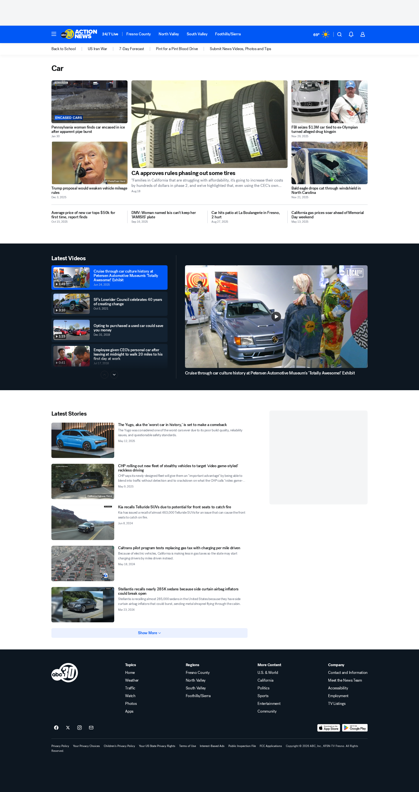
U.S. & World (268, 673)
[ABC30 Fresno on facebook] (56, 728)
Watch (130, 696)
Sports (263, 696)
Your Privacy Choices (86, 746)
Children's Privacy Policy (119, 746)
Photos (131, 704)
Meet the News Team (345, 680)
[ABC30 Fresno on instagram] (79, 728)
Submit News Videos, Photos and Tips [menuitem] (240, 49)
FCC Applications (271, 746)
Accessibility (338, 688)
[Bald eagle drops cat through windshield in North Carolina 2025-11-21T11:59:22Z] (329, 163)
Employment (338, 696)
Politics (263, 688)
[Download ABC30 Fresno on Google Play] (355, 728)
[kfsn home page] (64, 672)
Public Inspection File (242, 746)
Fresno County (138, 34)
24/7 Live (110, 34)
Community (267, 711)
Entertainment (269, 704)
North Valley (169, 34)
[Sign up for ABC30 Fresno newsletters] (91, 728)
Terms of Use (187, 746)
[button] (54, 34)
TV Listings (336, 704)
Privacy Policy (60, 746)
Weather (132, 680)
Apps (129, 711)
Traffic (130, 688)
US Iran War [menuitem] (97, 49)
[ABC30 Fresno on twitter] (68, 728)
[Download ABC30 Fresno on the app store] (328, 728)
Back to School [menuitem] (63, 49)
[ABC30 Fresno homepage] (79, 34)
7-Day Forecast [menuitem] (131, 49)
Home (130, 673)
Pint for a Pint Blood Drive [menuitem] (177, 49)
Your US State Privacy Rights (157, 746)
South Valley (197, 34)
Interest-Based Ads (212, 746)
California (265, 680)
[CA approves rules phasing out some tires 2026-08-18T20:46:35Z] (209, 124)
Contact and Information (348, 673)
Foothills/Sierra (228, 34)
